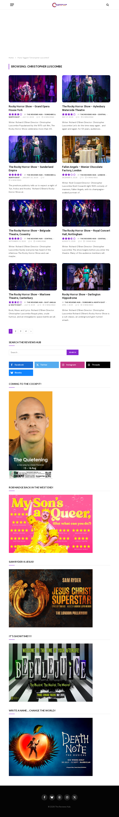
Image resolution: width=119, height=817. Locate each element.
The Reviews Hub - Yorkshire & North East (85, 302)
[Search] (107, 4)
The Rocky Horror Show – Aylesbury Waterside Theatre (83, 108)
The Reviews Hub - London (92, 175)
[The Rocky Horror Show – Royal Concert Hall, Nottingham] (86, 213)
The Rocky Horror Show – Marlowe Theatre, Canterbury (29, 296)
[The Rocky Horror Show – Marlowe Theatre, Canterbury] (33, 276)
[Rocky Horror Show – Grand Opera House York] (33, 88)
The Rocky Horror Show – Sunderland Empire (31, 168)
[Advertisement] (59, 33)
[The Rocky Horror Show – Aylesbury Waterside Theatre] (86, 88)
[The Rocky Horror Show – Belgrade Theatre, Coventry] (33, 213)
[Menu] (12, 4)
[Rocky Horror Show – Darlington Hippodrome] (86, 276)
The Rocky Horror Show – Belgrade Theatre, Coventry (29, 232)
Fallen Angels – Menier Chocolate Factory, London (82, 168)
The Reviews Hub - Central (93, 114)
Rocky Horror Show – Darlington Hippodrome (81, 296)
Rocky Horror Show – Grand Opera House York (29, 108)
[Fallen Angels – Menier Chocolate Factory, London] (86, 149)
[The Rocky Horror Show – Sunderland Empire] (33, 149)
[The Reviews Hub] (59, 4)
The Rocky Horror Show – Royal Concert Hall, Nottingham (86, 232)
